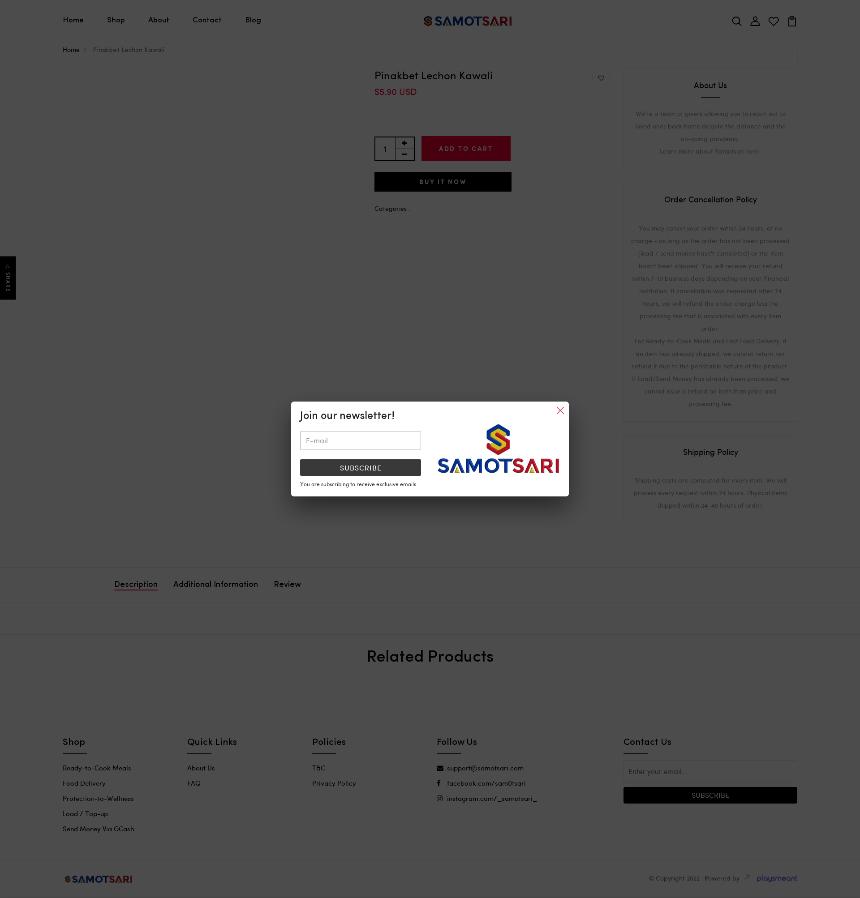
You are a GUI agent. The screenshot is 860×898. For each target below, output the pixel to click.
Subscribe (361, 467)
